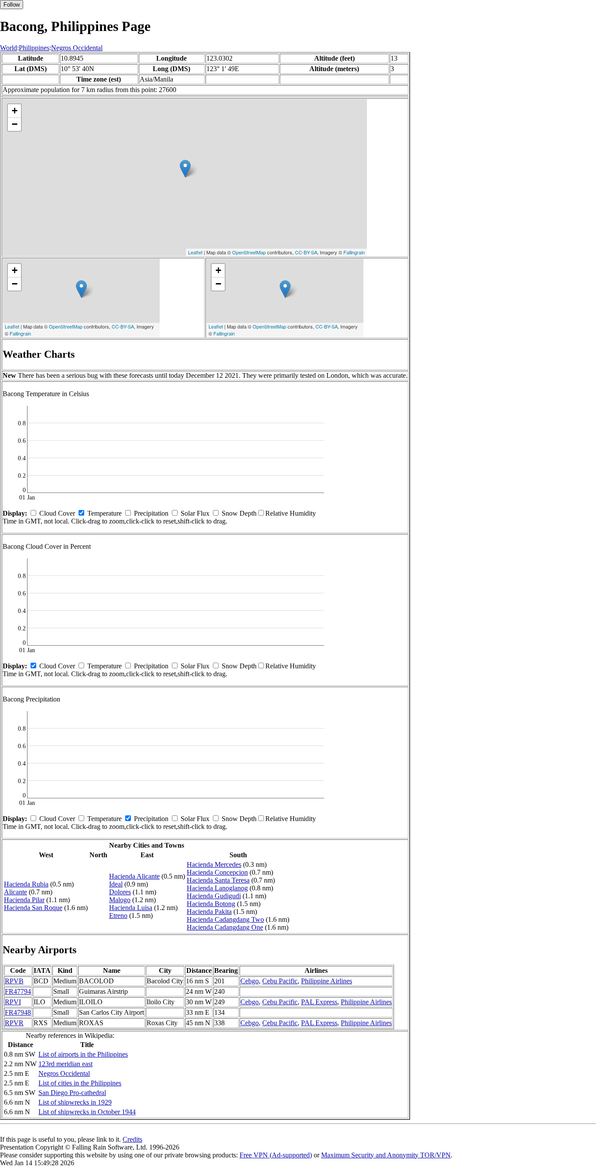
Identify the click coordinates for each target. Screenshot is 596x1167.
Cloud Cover (57, 513)
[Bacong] (185, 169)
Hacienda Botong (211, 903)
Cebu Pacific (280, 981)
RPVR (14, 1023)
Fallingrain (354, 252)
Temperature (104, 513)
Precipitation (151, 513)
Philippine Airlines (326, 981)
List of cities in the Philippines (79, 1083)
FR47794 (18, 991)
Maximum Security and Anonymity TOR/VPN (386, 1155)
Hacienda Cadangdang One (225, 927)
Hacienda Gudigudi (214, 896)
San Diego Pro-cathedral (72, 1092)
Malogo (119, 899)
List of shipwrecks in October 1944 (87, 1112)
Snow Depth (239, 513)
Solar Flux (195, 513)
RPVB (14, 981)
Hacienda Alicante (134, 876)
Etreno (118, 915)
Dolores (120, 892)
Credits (132, 1139)
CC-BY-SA (306, 252)
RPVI (13, 1002)
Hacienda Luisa (130, 907)
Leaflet (195, 252)
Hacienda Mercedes (214, 864)
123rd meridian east (65, 1064)
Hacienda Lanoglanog (217, 888)
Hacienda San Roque (33, 907)
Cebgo (249, 981)
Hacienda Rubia (26, 884)
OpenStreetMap (249, 252)
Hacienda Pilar (24, 899)
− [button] (14, 124)
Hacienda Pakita (209, 911)
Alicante (15, 892)
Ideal (116, 884)
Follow (11, 4)
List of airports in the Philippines (83, 1054)
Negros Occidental (77, 47)
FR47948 (18, 1012)
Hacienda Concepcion (217, 872)
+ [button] (14, 110)
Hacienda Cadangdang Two (225, 919)
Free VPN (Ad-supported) (276, 1155)
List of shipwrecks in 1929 (75, 1102)
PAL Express (319, 1002)
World (8, 47)
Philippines (34, 47)
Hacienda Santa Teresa (218, 880)
